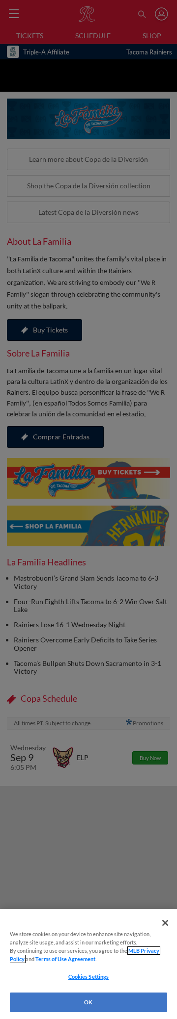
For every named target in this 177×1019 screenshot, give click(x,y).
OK (88, 1002)
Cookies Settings (88, 976)
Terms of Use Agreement (65, 959)
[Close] (165, 923)
